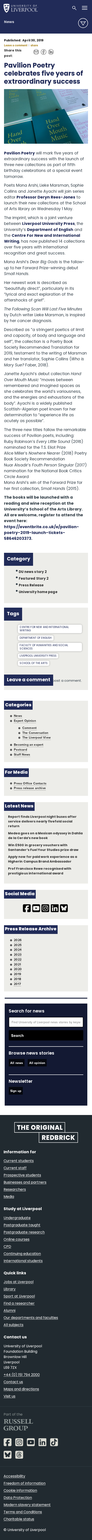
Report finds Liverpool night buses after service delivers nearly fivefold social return (42, 821)
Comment (29, 728)
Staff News (22, 754)
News (9, 22)
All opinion (37, 1062)
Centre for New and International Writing (44, 629)
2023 (17, 954)
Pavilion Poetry (19, 153)
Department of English (50, 230)
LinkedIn (49, 49)
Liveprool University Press (38, 656)
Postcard (20, 749)
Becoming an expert (28, 744)
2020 (18, 969)
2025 (18, 945)
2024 (17, 949)
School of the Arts (34, 663)
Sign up (15, 1091)
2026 (18, 940)
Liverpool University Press (48, 224)
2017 (17, 984)
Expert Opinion (25, 720)
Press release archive (30, 788)
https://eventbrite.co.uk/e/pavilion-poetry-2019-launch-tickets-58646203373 (41, 533)
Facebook (42, 49)
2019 (17, 974)
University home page (38, 592)
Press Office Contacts (30, 783)
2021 (17, 964)
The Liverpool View (36, 737)
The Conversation (35, 732)
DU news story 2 (33, 572)
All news (16, 1062)
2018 (17, 979)
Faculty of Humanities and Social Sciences (44, 647)
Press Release (31, 585)
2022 (17, 959)
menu (83, 23)
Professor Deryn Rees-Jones (46, 197)
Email (34, 49)
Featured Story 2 (33, 579)
